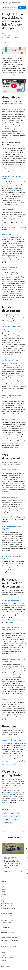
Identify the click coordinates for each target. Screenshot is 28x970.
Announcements (15, 816)
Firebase (3, 955)
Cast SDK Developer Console (8, 935)
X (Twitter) (3, 894)
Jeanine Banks (6, 35)
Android (3, 950)
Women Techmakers (6, 913)
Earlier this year (11, 190)
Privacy (8, 966)
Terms (2, 966)
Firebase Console (5, 930)
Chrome (3, 952)
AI (18, 813)
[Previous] (4, 829)
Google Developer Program (8, 903)
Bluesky (3, 886)
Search (22, 7)
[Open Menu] (3, 2)
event (3, 803)
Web (12, 813)
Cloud (5, 816)
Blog (4, 262)
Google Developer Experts (8, 908)
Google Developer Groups (8, 905)
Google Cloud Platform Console (9, 925)
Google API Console (6, 922)
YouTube (3, 896)
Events (15, 819)
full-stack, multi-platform (18, 605)
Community (6, 819)
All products (4, 960)
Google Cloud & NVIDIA (7, 916)
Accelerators (4, 911)
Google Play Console (6, 927)
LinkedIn (3, 891)
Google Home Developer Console (9, 940)
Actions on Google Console (8, 932)
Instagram (3, 889)
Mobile (5, 813)
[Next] (23, 829)
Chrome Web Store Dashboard (9, 937)
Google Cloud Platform (7, 957)
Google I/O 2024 (8, 822)
